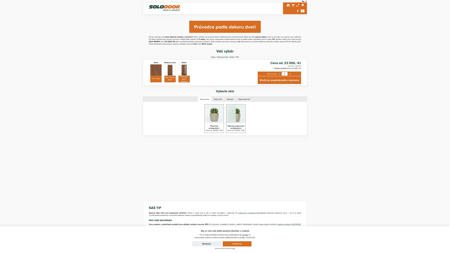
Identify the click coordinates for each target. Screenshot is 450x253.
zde (233, 248)
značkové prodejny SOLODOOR (289, 224)
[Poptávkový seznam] (293, 5)
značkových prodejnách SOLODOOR (252, 213)
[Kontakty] (298, 5)
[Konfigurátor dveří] (165, 8)
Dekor (213, 57)
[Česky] (303, 1)
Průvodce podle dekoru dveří (225, 26)
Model (232, 57)
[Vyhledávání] (302, 5)
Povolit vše (237, 243)
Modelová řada (222, 57)
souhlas (245, 235)
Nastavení (206, 243)
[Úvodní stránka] (288, 5)
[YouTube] (303, 11)
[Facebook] (298, 11)
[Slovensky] (306, 1)
